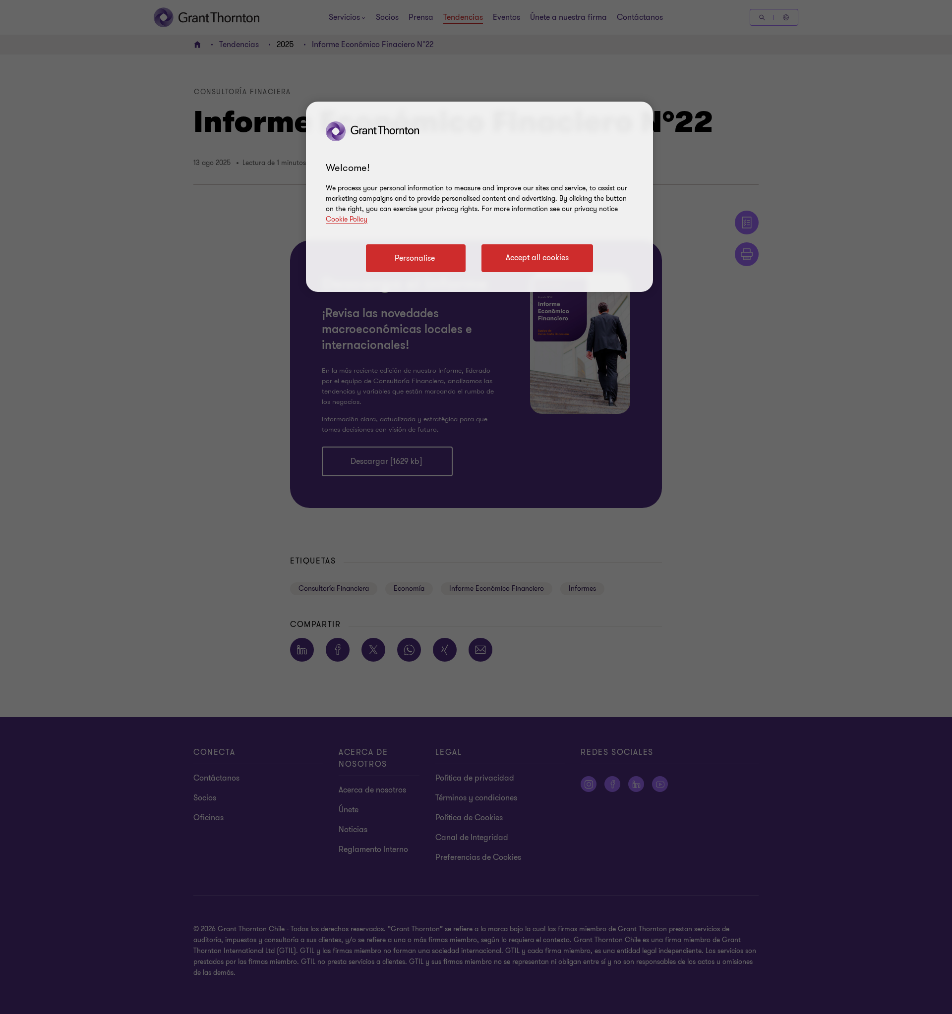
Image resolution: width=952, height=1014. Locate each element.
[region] (479, 197)
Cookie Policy (346, 219)
